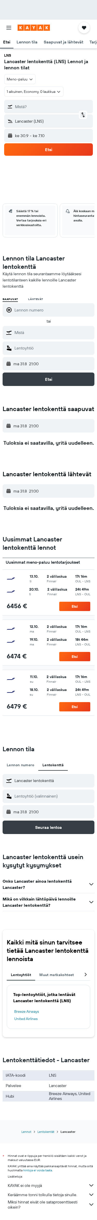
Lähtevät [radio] (35, 299)
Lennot (26, 1132)
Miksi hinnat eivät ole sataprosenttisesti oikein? (42, 1204)
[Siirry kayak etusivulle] (34, 28)
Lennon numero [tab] (20, 765)
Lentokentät (46, 1132)
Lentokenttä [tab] (53, 765)
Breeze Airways (26, 1011)
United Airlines (26, 1018)
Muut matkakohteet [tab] (56, 974)
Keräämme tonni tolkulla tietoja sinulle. (42, 1194)
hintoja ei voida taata (37, 1170)
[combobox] (53, 332)
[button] (8, 27)
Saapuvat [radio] (10, 299)
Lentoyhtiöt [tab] (21, 974)
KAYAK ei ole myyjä (25, 1185)
